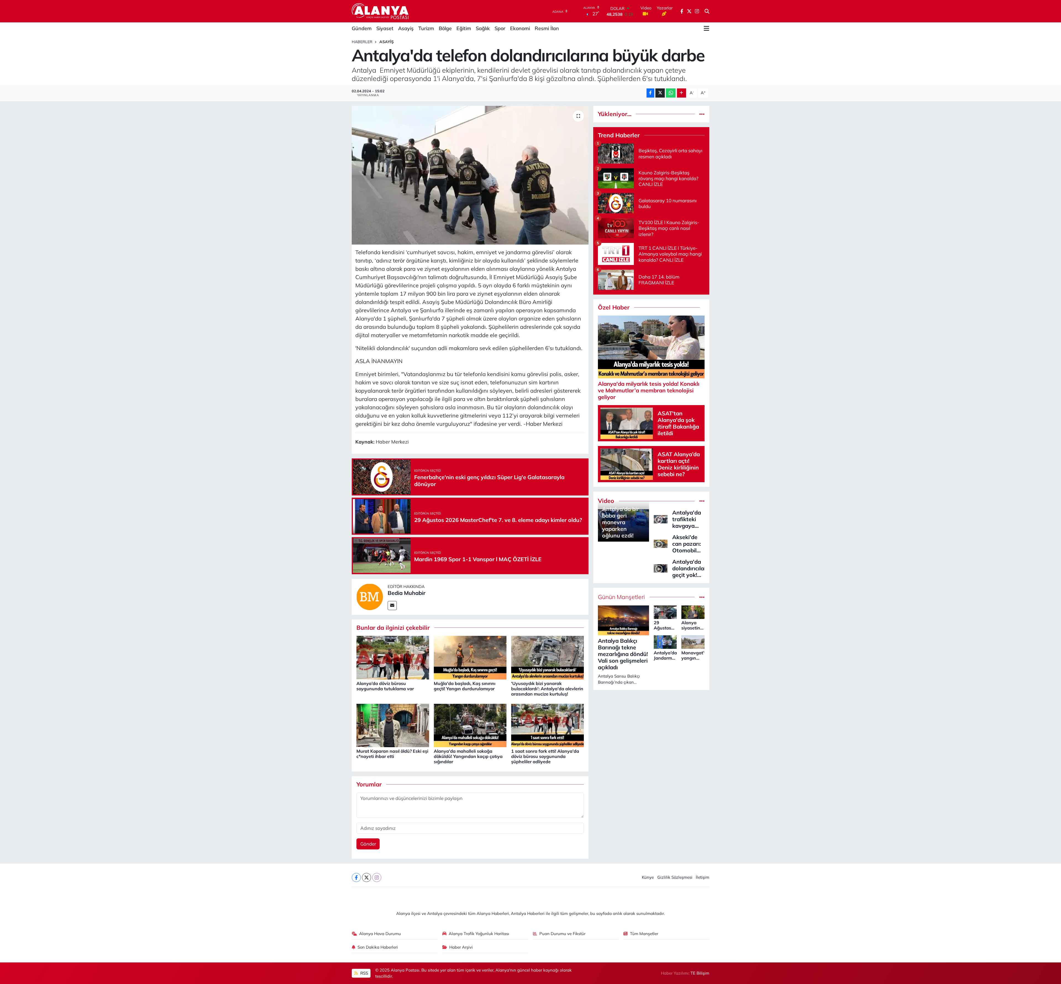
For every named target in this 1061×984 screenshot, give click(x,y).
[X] (366, 877)
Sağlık (483, 28)
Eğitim (463, 28)
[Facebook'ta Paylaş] (650, 93)
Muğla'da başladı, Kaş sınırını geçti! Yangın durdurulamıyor (464, 686)
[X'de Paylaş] (660, 93)
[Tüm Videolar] (702, 501)
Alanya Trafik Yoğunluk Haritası (479, 933)
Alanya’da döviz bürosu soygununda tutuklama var (385, 686)
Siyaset (384, 28)
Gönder (368, 844)
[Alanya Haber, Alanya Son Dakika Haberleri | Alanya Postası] (380, 11)
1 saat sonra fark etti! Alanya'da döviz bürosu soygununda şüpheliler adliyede (545, 756)
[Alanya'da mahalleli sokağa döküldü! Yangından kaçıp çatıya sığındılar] (470, 725)
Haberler (362, 41)
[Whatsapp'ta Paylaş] (671, 93)
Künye (648, 877)
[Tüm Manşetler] (702, 597)
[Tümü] (702, 114)
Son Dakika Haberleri (378, 947)
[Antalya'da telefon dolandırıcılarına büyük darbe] (470, 175)
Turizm (426, 28)
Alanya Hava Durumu (380, 933)
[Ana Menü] (706, 28)
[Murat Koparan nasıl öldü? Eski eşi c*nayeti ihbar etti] (392, 725)
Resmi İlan (547, 28)
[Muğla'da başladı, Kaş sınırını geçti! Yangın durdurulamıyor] (470, 657)
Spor (500, 28)
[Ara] (707, 11)
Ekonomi (520, 28)
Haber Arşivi (461, 947)
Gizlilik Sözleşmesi (674, 877)
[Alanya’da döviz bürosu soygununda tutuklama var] (392, 657)
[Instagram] (376, 877)
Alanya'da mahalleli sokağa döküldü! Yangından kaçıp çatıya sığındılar (468, 756)
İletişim (702, 877)
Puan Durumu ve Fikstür (562, 933)
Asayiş (406, 28)
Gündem (362, 28)
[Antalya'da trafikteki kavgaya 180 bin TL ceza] (661, 518)
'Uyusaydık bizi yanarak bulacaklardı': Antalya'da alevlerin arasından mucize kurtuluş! (547, 689)
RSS (363, 973)
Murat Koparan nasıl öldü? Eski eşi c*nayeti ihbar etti (392, 753)
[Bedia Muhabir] (369, 596)
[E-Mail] (392, 605)
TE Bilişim (699, 973)
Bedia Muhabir (407, 592)
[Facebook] (356, 877)
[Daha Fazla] (681, 93)
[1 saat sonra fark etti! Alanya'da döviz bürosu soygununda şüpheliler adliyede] (547, 725)
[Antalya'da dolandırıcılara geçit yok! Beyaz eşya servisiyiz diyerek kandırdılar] (661, 568)
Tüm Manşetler (644, 933)
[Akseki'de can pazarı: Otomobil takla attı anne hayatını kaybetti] (661, 543)
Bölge (445, 28)
